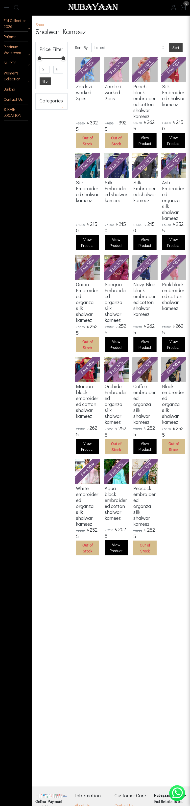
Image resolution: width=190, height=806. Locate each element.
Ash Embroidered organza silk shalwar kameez (173, 200)
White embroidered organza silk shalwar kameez (87, 506)
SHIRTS (10, 62)
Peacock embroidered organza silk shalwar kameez (144, 506)
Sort (175, 47)
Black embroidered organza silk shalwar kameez (173, 404)
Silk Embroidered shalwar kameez (173, 95)
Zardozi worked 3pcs (84, 92)
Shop (40, 24)
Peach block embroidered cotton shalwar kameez (144, 101)
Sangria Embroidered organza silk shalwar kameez (116, 302)
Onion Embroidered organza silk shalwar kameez (87, 302)
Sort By (81, 47)
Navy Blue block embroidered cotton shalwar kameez (144, 299)
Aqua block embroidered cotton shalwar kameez (116, 503)
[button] (16, 24)
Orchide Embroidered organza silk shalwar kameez (116, 404)
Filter (45, 81)
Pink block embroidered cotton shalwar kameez (173, 296)
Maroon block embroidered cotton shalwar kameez (87, 401)
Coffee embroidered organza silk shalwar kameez (144, 404)
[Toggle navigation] (7, 7)
